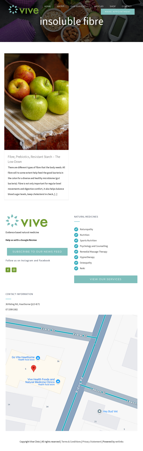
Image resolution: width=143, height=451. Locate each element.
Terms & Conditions (71, 441)
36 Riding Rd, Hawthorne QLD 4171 (23, 304)
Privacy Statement (91, 441)
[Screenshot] (71, 315)
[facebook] (8, 269)
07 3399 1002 (12, 309)
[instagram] (14, 269)
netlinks (119, 441)
